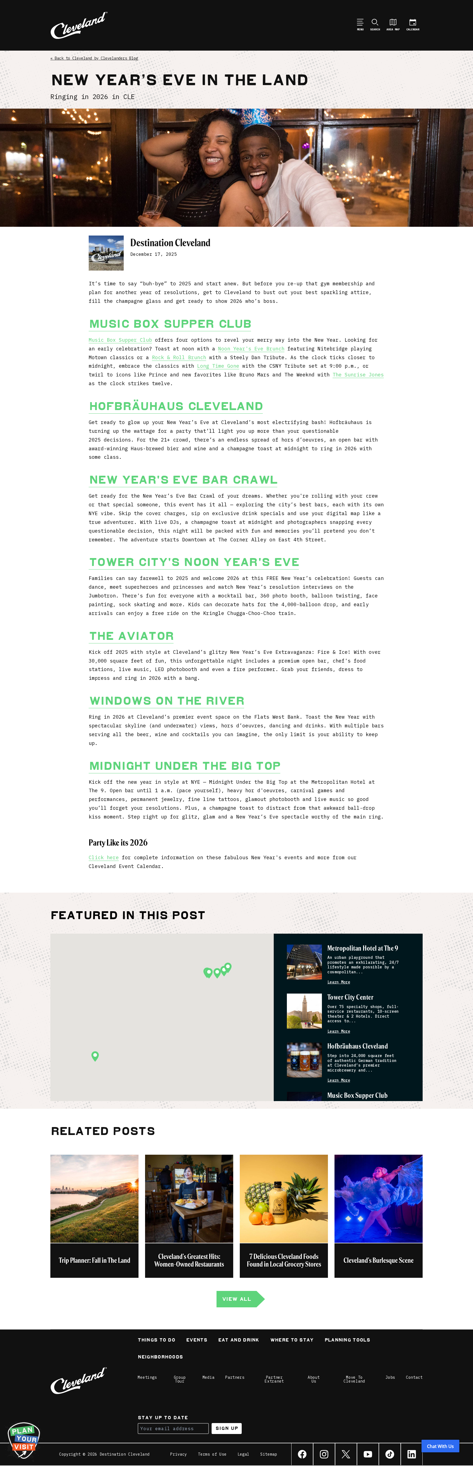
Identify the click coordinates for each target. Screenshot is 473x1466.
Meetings (147, 1377)
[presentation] (304, 962)
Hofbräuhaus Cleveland (176, 406)
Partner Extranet (274, 1379)
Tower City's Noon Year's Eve (194, 562)
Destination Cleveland (170, 243)
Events (196, 1340)
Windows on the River (166, 701)
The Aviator (131, 636)
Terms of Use (212, 1454)
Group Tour (180, 1379)
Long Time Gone (218, 366)
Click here (104, 857)
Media (209, 1377)
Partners (234, 1377)
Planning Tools (347, 1340)
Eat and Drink (238, 1340)
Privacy (178, 1454)
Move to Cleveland (354, 1379)
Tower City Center (350, 997)
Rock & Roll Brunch (179, 357)
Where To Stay (292, 1340)
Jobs (390, 1377)
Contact (414, 1377)
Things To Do (156, 1340)
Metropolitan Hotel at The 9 (363, 949)
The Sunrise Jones (358, 374)
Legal (244, 1454)
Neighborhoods (160, 1357)
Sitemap (268, 1454)
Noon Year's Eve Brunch (251, 349)
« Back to (94, 58)
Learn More (338, 982)
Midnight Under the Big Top (184, 766)
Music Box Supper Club (170, 324)
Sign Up (226, 1428)
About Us (314, 1379)
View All (236, 1299)
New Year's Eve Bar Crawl (183, 480)
